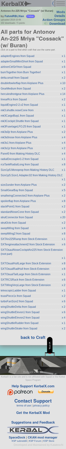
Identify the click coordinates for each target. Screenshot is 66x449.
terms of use (24, 405)
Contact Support (33, 400)
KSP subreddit (19, 441)
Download (57, 23)
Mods (61, 12)
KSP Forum (35, 441)
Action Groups (53, 20)
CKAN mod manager (42, 437)
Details (59, 16)
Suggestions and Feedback (33, 422)
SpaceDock (17, 437)
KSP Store (48, 441)
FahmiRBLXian (14, 16)
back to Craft (33, 337)
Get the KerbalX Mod (33, 412)
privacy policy (41, 405)
